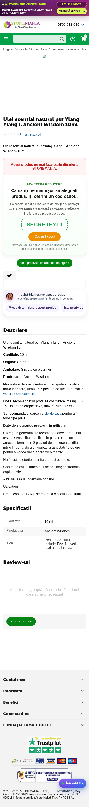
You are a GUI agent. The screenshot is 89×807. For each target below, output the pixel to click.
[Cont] (73, 39)
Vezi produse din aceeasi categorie (44, 263)
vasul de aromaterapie (19, 394)
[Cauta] (62, 39)
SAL (71, 797)
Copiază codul (45, 236)
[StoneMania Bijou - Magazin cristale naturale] (21, 24)
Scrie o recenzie (30, 134)
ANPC (62, 797)
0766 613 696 (68, 25)
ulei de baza (52, 413)
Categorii (6, 39)
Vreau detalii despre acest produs (32, 307)
